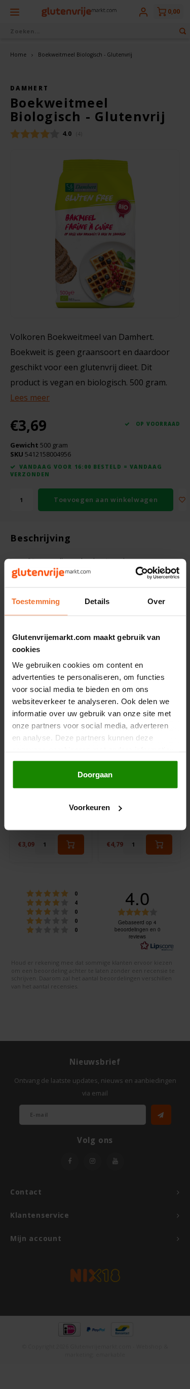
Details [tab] (97, 601)
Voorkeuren (89, 807)
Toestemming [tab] (36, 601)
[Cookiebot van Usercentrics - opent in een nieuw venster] (136, 573)
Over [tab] (156, 601)
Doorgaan (95, 774)
